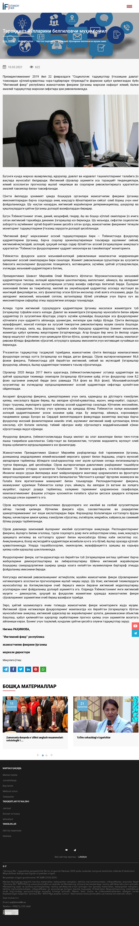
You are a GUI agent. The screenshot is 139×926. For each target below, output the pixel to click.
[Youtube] (135, 626)
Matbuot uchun (25, 41)
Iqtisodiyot (8, 819)
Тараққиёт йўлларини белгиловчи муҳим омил (82, 41)
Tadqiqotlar (8, 797)
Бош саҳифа (9, 41)
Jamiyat (7, 808)
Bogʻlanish (8, 786)
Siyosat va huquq (11, 814)
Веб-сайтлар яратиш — (71, 857)
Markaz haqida (10, 775)
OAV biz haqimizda (45, 41)
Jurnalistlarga (9, 780)
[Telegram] (135, 633)
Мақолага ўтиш (12, 660)
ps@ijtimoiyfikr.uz (18, 902)
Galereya (7, 836)
